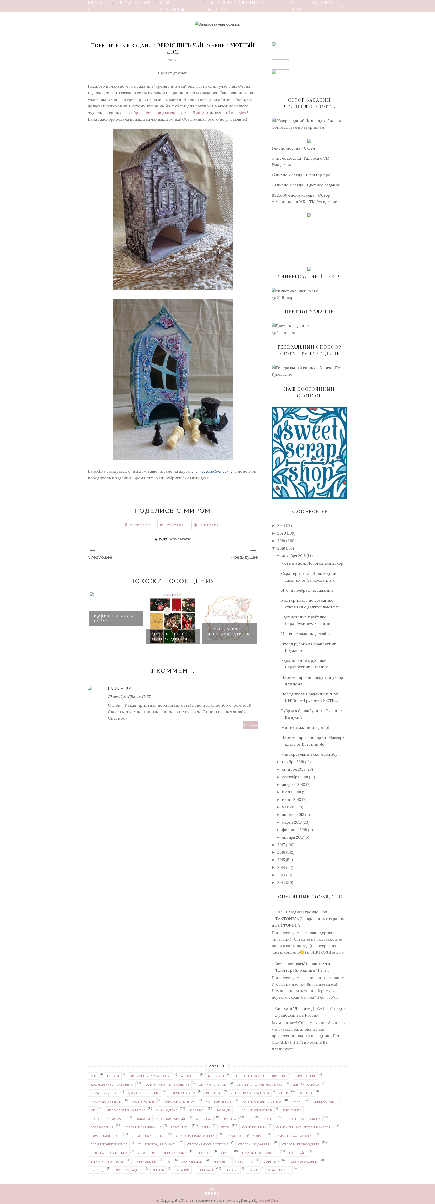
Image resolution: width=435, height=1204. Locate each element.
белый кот (216, 1076)
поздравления (102, 1127)
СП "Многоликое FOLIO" (109, 1144)
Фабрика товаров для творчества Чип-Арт (169, 112)
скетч (224, 1127)
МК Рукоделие (166, 1110)
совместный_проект (148, 1136)
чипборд (97, 1170)
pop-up (253, 1170)
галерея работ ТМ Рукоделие (167, 1084)
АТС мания (189, 1076)
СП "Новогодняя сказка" (157, 1144)
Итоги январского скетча (114, 618)
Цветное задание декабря (306, 633)
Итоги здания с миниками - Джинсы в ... (228, 634)
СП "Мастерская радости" (293, 1136)
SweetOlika (269, 1200)
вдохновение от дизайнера (112, 1084)
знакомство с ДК (182, 1093)
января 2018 (293, 837)
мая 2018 (289, 807)
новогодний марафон (108, 1119)
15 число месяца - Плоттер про (301, 175)
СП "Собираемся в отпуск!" (207, 1144)
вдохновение (305, 1076)
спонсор (204, 1153)
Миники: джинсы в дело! (305, 727)
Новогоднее (291, 1110)
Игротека (213, 1093)
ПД (249, 1119)
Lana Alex (237, 112)
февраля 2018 (294, 829)
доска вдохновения (143, 1093)
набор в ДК (197, 1110)
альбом (113, 1076)
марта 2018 (292, 822)
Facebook (140, 525)
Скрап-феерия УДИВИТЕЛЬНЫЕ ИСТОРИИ (305, 1127)
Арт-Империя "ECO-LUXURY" (150, 1076)
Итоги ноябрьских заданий (307, 590)
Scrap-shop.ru (279, 1170)
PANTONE (231, 1170)
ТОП (169, 1161)
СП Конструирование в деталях (162, 1153)
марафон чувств (219, 1101)
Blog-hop (181, 1170)
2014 (281, 867)
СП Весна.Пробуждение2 (109, 1153)
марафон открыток (179, 1101)
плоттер (268, 1119)
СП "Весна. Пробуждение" (195, 1136)
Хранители (271, 1161)
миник (297, 1101)
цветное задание (304, 1161)
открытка (203, 1119)
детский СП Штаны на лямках (259, 1084)
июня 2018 (291, 799)
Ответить (250, 725)
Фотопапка (244, 1161)
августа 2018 (293, 784)
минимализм (324, 1101)
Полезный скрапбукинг (142, 1127)
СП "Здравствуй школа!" (244, 1136)
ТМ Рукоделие (145, 1161)
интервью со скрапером (250, 1093)
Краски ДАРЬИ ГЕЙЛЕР (106, 1101)
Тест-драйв (297, 1153)
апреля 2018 (293, 814)
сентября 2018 (295, 777)
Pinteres (209, 525)
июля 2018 (291, 792)
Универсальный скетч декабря (310, 754)
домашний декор (104, 1093)
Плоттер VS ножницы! (303, 1119)
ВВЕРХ (212, 1192)
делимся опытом (213, 1084)
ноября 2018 (293, 761)
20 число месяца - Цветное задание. (306, 185)
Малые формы (143, 1101)
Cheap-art (205, 1170)
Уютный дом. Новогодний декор (312, 563)
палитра (229, 1119)
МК (93, 1110)
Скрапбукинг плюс (105, 1136)
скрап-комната (254, 1127)
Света (206, 1127)
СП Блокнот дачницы (254, 1144)
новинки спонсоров (255, 1110)
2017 (281, 844)
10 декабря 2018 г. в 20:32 (129, 696)
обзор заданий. (173, 1119)
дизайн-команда (306, 1084)
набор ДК (223, 1110)
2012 (281, 882)
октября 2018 (293, 769)
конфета (306, 1093)
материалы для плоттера (261, 1101)
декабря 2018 (294, 555)
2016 (281, 852)
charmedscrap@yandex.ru (212, 471)
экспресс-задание (129, 1170)
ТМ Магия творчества (107, 1161)
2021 (281, 525)
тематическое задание (259, 1153)
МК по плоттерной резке (125, 1110)
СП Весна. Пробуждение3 (300, 1144)
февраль (219, 1161)
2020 (281, 533)
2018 (281, 548)
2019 (281, 540)
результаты (180, 539)
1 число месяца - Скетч (293, 148)
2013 (281, 875)
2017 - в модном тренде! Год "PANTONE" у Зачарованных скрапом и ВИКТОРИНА (308, 919)
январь (158, 1170)
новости (143, 1119)
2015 (281, 859)
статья (226, 1153)
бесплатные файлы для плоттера (260, 1076)
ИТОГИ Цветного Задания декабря (169, 636)
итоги (283, 1093)
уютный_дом (192, 1161)
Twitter (175, 525)
